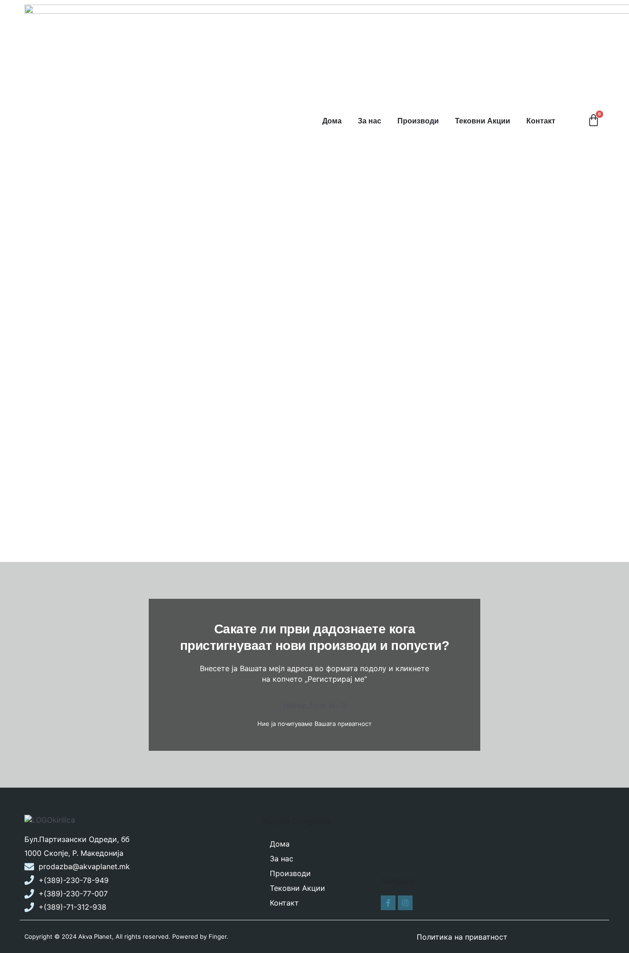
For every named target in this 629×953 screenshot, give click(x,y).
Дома (332, 121)
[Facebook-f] (388, 902)
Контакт (540, 121)
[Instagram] (405, 902)
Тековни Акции (482, 121)
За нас (369, 121)
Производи (418, 121)
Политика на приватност (462, 936)
